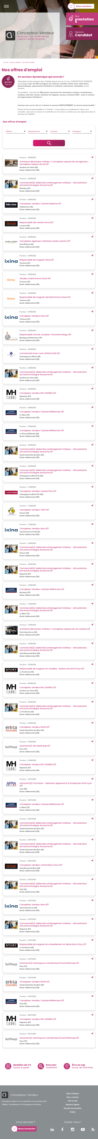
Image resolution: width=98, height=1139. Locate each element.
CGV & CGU (72, 1101)
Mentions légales (72, 1105)
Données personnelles (72, 1108)
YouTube (83, 1129)
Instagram (72, 1129)
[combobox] (16, 131)
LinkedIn (52, 1129)
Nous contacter (84, 6)
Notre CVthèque (72, 1094)
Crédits (72, 1112)
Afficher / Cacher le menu (6, 6)
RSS (93, 1129)
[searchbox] (16, 131)
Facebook (62, 1129)
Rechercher (49, 143)
